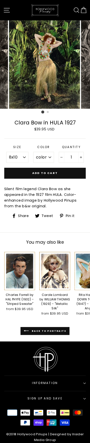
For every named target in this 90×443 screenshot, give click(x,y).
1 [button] (42, 112)
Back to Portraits (48, 331)
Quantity (71, 147)
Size (17, 147)
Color (43, 147)
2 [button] (48, 112)
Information (45, 383)
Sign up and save (45, 398)
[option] (45, 64)
